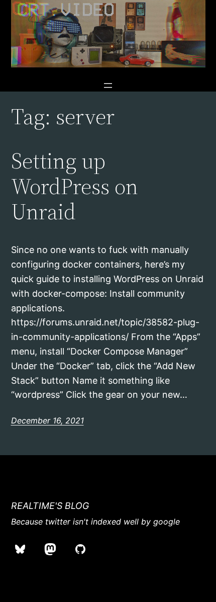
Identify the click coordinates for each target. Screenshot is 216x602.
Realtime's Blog (50, 505)
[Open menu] (108, 85)
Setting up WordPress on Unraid (74, 186)
